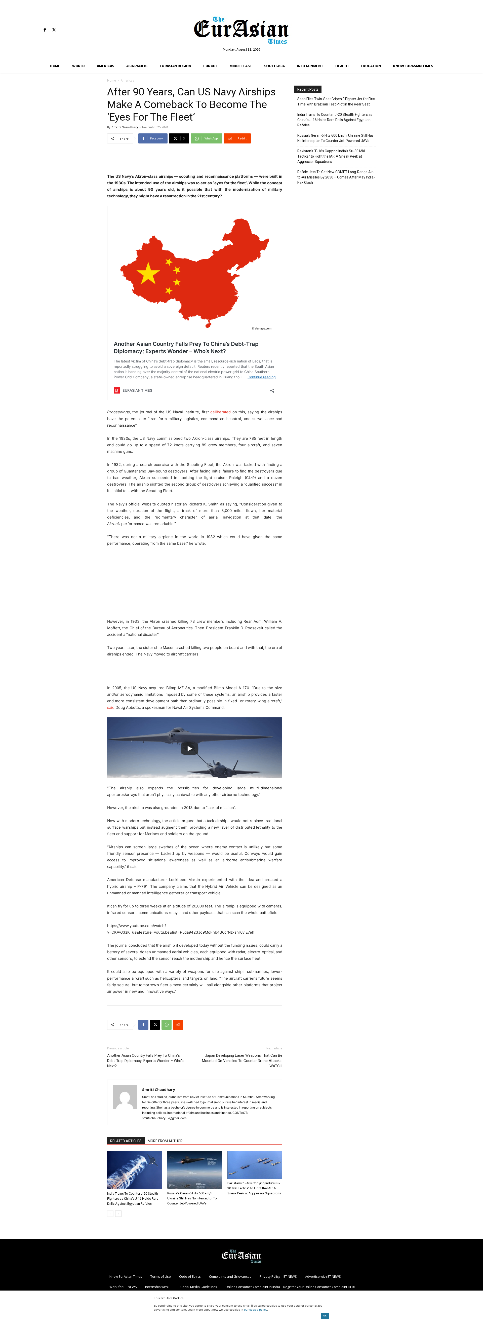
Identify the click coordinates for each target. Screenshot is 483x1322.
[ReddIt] (178, 1025)
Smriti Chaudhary (125, 127)
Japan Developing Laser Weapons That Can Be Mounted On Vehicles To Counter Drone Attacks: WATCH (242, 1060)
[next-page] (118, 1213)
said (110, 707)
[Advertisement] (195, 160)
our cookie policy (255, 1309)
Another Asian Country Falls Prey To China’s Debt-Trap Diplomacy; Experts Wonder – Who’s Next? (145, 1060)
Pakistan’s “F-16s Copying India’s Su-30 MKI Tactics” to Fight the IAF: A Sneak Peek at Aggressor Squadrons (254, 1188)
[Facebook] (44, 30)
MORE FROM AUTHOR (165, 1141)
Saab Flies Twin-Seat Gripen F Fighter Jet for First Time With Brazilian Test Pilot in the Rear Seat (336, 101)
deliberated (220, 412)
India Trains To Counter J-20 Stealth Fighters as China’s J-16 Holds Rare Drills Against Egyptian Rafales (132, 1198)
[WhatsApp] (167, 1025)
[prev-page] (110, 1213)
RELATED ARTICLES (126, 1141)
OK (325, 1315)
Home (111, 80)
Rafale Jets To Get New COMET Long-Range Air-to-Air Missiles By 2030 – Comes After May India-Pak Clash (336, 177)
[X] (54, 30)
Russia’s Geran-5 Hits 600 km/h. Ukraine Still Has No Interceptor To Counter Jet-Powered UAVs (192, 1198)
